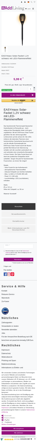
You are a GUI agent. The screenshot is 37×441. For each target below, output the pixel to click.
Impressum (5, 407)
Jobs (3, 333)
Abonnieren (18, 259)
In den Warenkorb (17, 95)
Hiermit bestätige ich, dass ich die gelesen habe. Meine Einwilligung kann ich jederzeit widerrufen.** (18, 252)
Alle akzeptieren (18, 428)
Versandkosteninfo (18, 214)
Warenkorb (5, 298)
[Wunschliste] (34, 2)
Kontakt (4, 291)
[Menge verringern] (34, 90)
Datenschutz (6, 353)
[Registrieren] (25, 2)
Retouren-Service (8, 294)
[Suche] (31, 2)
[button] (18, 101)
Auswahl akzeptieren (18, 437)
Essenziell (8, 415)
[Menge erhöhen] (34, 88)
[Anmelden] (21, 2)
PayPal (7, 420)
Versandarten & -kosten (10, 326)
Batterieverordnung (9, 364)
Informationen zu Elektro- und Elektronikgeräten (12, 369)
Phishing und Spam (9, 360)
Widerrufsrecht (7, 357)
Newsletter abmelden (9, 329)
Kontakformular (18, 221)
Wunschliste (18, 206)
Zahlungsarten (7, 322)
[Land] (28, 2)
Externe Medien (10, 418)
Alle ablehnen (18, 433)
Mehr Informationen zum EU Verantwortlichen (18, 229)
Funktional (8, 422)
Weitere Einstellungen (9, 424)
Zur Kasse (5, 301)
